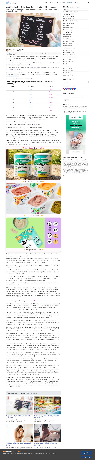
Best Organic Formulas (69, 54)
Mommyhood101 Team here (70, 171)
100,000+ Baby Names (12, 76)
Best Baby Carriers (68, 27)
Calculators (62, 2)
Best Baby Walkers (68, 70)
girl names (17, 69)
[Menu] (88, 2)
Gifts (57, 2)
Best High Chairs (67, 59)
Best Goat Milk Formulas (69, 57)
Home (46, 2)
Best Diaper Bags (67, 30)
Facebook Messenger (80, 172)
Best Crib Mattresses (68, 39)
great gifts (41, 74)
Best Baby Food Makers (69, 61)
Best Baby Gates (67, 43)
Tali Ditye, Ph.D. (14, 49)
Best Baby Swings (67, 45)
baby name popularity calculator (25, 79)
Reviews (52, 2)
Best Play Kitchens (68, 73)
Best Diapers (66, 64)
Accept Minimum (86, 453)
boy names (9, 69)
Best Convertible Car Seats (70, 21)
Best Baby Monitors (68, 41)
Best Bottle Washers (68, 52)
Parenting (76, 2)
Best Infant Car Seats (68, 18)
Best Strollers (66, 25)
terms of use (71, 107)
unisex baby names (35, 67)
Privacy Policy (86, 457)
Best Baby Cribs (67, 36)
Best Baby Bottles (67, 50)
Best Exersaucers (67, 68)
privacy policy (77, 107)
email (86, 172)
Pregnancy (69, 2)
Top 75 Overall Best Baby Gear (71, 12)
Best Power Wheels (68, 75)
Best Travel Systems (68, 16)
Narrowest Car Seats (68, 23)
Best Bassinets (67, 34)
